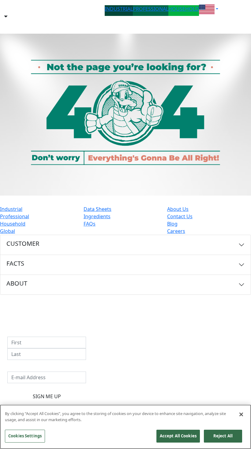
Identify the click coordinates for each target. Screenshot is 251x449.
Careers (176, 231)
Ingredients (97, 216)
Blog (172, 223)
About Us (178, 209)
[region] (125, 427)
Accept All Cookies (178, 436)
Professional (14, 216)
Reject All (223, 436)
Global (7, 231)
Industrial (11, 209)
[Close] (241, 414)
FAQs (90, 223)
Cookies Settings (25, 436)
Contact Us (180, 216)
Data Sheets (97, 209)
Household (12, 223)
